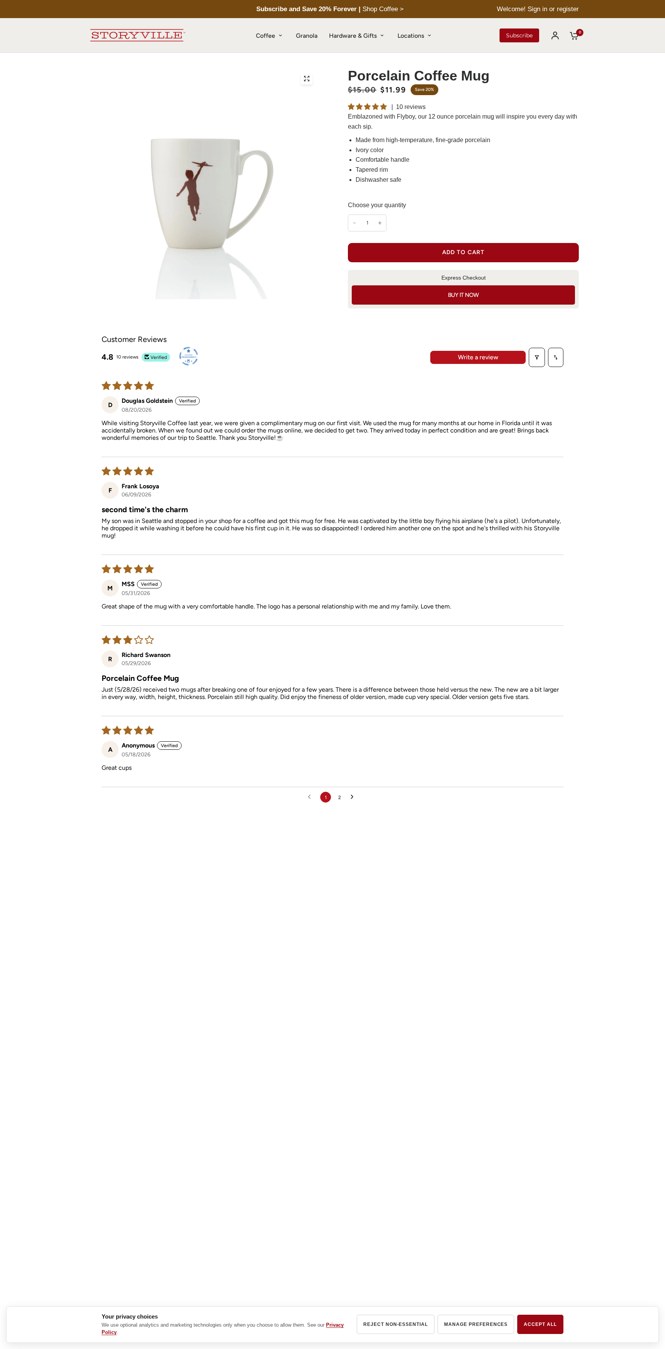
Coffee (265, 35)
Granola (306, 35)
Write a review (478, 357)
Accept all (540, 1324)
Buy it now (463, 295)
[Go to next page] (354, 797)
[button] (368, 107)
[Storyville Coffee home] (137, 35)
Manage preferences (476, 1324)
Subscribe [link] (519, 35)
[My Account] (555, 35)
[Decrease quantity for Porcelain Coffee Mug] (354, 223)
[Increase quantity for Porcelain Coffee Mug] (380, 223)
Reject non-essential (395, 1324)
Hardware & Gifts (353, 35)
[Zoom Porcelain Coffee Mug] (306, 78)
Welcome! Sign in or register (538, 9)
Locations (411, 35)
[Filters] (537, 357)
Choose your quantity (377, 205)
